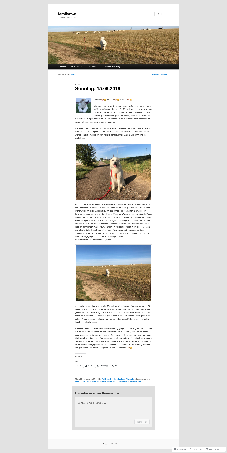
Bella (77, 381)
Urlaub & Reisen (76, 66)
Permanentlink (135, 381)
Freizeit (88, 381)
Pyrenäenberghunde (104, 381)
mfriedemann (124, 381)
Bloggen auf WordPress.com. (113, 444)
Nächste (165, 74)
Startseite (62, 66)
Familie (82, 381)
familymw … (69, 14)
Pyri (114, 381)
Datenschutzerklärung (112, 66)
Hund (94, 381)
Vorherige (154, 74)
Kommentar (142, 422)
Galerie (78, 84)
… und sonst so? (92, 66)
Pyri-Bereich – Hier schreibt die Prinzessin (118, 379)
